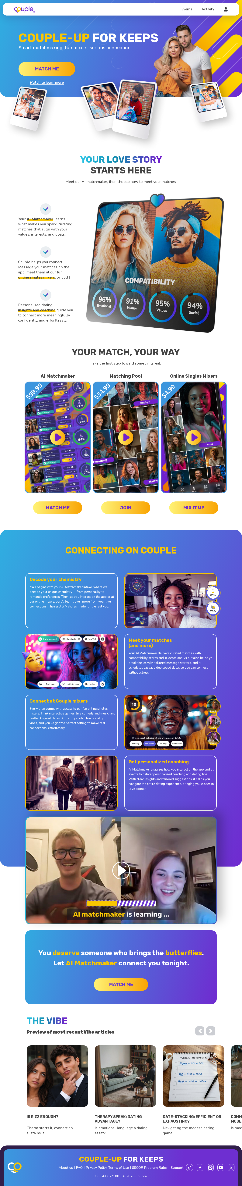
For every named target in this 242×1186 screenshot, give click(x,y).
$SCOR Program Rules (150, 1167)
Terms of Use (118, 1167)
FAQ (79, 1167)
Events (186, 9)
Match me (47, 69)
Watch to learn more (47, 82)
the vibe (47, 1020)
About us (66, 1167)
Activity (208, 9)
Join (125, 507)
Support (177, 1167)
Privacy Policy (96, 1167)
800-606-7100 (107, 1176)
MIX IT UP (194, 507)
